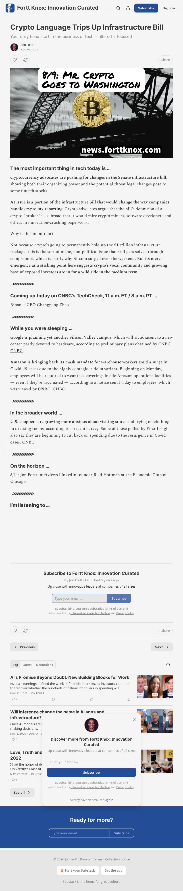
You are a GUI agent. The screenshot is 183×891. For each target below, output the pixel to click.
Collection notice (117, 859)
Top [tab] (15, 665)
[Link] (4, 168)
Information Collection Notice (90, 787)
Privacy (85, 859)
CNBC (16, 351)
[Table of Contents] (5, 445)
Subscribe (146, 8)
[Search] (118, 8)
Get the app (113, 870)
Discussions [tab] (44, 665)
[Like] (14, 59)
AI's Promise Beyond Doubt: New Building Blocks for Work (69, 677)
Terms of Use (113, 783)
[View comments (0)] (53, 699)
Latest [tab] (27, 665)
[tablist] (33, 664)
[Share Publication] (128, 8)
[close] (134, 719)
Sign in (169, 8)
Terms (97, 859)
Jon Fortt (28, 45)
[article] (91, 688)
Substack (69, 881)
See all (19, 792)
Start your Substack (79, 870)
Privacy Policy (125, 787)
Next (159, 647)
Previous (27, 647)
